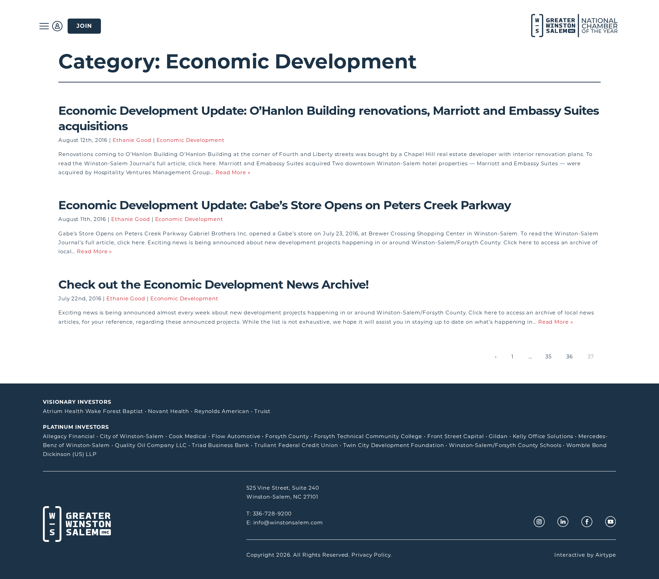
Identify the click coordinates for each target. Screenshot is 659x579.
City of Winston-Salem (132, 436)
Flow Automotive (236, 436)
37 (591, 356)
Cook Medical (188, 436)
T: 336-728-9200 (269, 513)
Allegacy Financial (69, 436)
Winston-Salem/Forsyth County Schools (505, 445)
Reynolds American (221, 411)
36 (569, 356)
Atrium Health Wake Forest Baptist (93, 411)
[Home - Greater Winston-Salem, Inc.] (571, 26)
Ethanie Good (132, 140)
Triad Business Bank (220, 445)
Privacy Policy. (371, 555)
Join (84, 26)
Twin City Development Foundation (393, 445)
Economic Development (190, 140)
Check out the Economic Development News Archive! (213, 284)
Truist (262, 411)
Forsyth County (287, 436)
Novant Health (168, 411)
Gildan (498, 436)
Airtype (606, 555)
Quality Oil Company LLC (151, 445)
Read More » (233, 172)
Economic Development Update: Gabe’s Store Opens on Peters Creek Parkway (284, 205)
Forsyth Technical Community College (368, 436)
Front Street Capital (455, 436)
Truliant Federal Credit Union (296, 445)
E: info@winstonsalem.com (284, 522)
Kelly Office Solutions (543, 436)
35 (548, 356)
